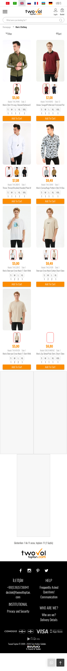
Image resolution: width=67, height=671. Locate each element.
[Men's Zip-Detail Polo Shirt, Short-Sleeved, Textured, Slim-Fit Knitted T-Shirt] (50, 309)
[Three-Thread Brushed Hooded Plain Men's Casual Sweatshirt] (17, 144)
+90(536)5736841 (18, 587)
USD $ (58, 3)
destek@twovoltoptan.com (18, 594)
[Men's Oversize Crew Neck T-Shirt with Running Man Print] (17, 227)
